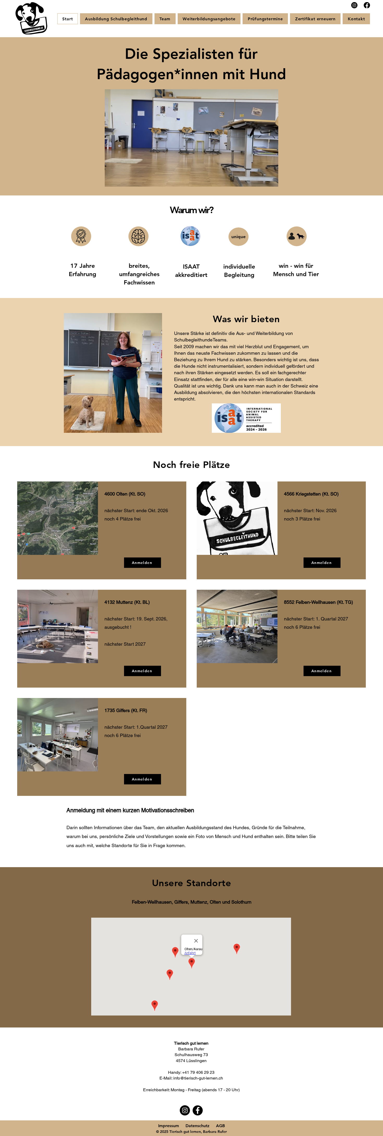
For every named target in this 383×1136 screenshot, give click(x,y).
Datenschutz (197, 1125)
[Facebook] (367, 5)
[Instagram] (354, 5)
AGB (220, 1125)
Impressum (168, 1125)
